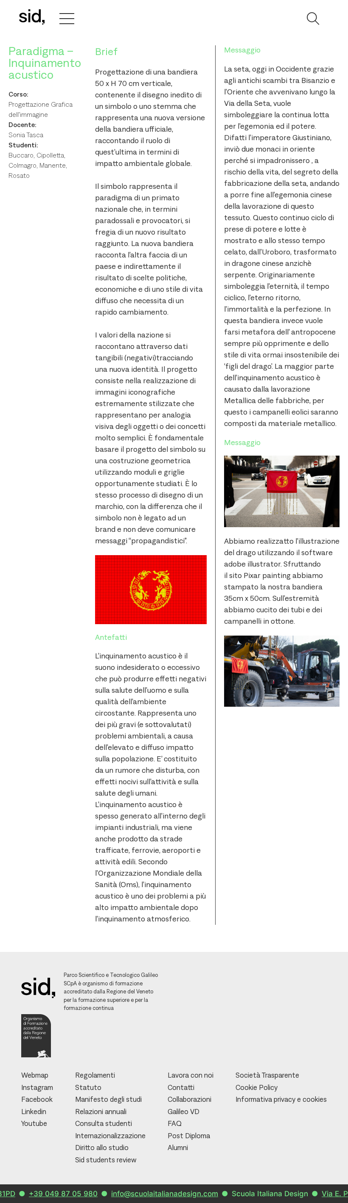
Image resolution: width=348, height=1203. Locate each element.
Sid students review (106, 1160)
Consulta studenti (103, 1123)
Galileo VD (183, 1111)
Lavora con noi (190, 1075)
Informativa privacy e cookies (281, 1099)
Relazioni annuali (100, 1111)
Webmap (34, 1075)
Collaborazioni (189, 1099)
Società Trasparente (267, 1075)
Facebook (37, 1099)
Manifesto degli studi (108, 1099)
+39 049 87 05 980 (48, 1193)
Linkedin (33, 1111)
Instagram (37, 1087)
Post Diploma (189, 1135)
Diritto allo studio (102, 1147)
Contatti (181, 1087)
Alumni (178, 1147)
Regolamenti (95, 1075)
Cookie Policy (257, 1087)
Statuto (88, 1087)
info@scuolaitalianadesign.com (150, 1193)
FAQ (175, 1123)
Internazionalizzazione (110, 1135)
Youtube (34, 1123)
